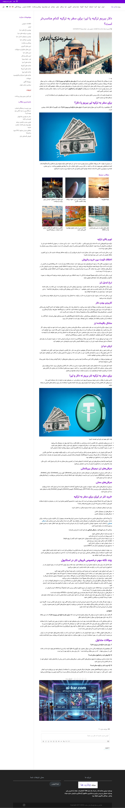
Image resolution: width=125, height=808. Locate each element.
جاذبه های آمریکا (26, 69)
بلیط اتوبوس (55, 784)
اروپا (99, 7)
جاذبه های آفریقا (26, 66)
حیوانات (28, 78)
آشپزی (69, 7)
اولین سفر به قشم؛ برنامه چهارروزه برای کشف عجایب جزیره (23, 124)
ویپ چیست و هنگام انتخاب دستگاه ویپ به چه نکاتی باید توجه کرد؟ (23, 110)
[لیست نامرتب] (56, 741)
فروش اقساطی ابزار (25, 136)
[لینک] (64, 741)
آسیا (96, 7)
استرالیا (91, 7)
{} (66, 741)
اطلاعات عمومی (26, 7)
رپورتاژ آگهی (18, 7)
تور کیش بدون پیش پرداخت (23, 96)
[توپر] (43, 741)
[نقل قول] (58, 741)
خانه (14, 1)
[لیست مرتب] (53, 741)
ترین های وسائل (26, 56)
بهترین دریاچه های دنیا (24, 33)
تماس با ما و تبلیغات (7, 1)
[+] (69, 741)
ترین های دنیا (27, 53)
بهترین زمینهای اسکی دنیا (23, 37)
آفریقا (81, 7)
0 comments (76, 29)
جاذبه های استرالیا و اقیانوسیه (22, 75)
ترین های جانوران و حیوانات (23, 49)
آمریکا (86, 7)
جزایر (57, 7)
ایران (103, 7)
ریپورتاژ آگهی (27, 82)
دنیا (66, 7)
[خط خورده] (51, 741)
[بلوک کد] (61, 741)
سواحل (53, 7)
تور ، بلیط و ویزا (46, 7)
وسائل (62, 7)
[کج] (46, 741)
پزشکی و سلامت (36, 7)
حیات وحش (76, 7)
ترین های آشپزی (26, 46)
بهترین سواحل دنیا (25, 40)
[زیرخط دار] (48, 741)
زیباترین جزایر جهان (25, 85)
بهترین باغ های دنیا (25, 30)
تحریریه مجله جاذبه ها (104, 29)
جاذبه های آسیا (26, 62)
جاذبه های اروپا (26, 72)
